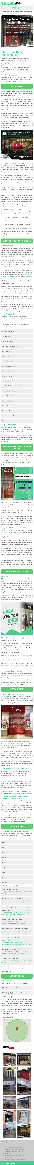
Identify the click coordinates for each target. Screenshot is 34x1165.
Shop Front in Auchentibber (11, 1142)
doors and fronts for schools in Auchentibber (18, 743)
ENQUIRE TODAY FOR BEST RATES (17, 447)
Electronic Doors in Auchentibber (13, 1146)
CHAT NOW (17, 86)
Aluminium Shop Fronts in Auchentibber (16, 1159)
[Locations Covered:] (2, 3)
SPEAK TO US (17, 826)
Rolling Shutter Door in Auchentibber (13, 1151)
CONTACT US (17, 976)
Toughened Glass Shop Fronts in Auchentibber (14, 1156)
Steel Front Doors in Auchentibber (14, 1149)
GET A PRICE (17, 689)
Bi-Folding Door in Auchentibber (13, 1147)
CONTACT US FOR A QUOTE (17, 241)
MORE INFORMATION (17, 571)
